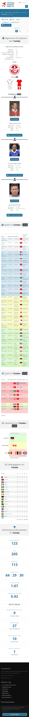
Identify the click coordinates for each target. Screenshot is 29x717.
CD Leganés (25, 329)
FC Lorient (25, 254)
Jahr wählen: (17, 28)
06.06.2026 (3, 394)
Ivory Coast (6, 494)
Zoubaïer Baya (14, 616)
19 (17, 489)
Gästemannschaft (21, 379)
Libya (5, 496)
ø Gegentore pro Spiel (14, 593)
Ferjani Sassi (14, 642)
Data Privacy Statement (6, 697)
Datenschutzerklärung (6, 695)
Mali (5, 506)
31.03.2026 (3, 404)
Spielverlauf (6, 22)
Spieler (12, 19)
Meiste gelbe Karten (14, 635)
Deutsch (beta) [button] (23, 2)
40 (17, 479)
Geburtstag (10, 236)
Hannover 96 (25, 333)
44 (17, 477)
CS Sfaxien (25, 242)
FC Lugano (25, 312)
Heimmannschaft (12, 379)
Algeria (5, 477)
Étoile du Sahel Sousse (24, 248)
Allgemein (5, 19)
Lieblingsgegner (15, 22)
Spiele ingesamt (14, 540)
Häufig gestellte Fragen (6, 687)
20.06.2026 (3, 387)
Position (16, 236)
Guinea (6, 486)
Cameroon (6, 501)
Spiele (18, 19)
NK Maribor (25, 258)
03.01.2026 (3, 409)
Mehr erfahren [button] (5, 710)
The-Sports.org (19, 57)
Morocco (6, 479)
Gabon (5, 516)
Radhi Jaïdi (14, 654)
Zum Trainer (15, 135)
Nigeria (5, 484)
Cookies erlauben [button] (15, 714)
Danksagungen (5, 691)
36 (17, 482)
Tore (14, 551)
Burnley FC (25, 308)
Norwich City (25, 300)
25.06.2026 (3, 383)
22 (17, 484)
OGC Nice (25, 252)
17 (17, 496)
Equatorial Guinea (8, 513)
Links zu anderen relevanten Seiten (9, 685)
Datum (3, 379)
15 (17, 504)
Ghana (5, 499)
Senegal (6, 489)
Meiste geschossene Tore (14, 610)
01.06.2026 (3, 398)
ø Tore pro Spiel (14, 582)
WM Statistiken (6, 25)
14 (17, 506)
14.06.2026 (3, 390)
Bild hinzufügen (14, 119)
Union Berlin (25, 304)
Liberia (5, 511)
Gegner (3, 473)
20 (17, 486)
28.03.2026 (3, 406)
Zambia (6, 504)
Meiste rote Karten (14, 648)
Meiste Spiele (14, 622)
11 (17, 513)
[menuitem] (18, 433)
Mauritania (6, 491)
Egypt (5, 482)
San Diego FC (25, 351)
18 (17, 491)
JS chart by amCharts (22, 455)
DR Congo (6, 509)
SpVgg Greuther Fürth (25, 364)
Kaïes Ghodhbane (14, 629)
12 (17, 509)
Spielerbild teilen (5, 693)
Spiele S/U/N (15, 572)
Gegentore (14, 561)
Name (2, 236)
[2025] (16, 31)
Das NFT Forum (5, 689)
